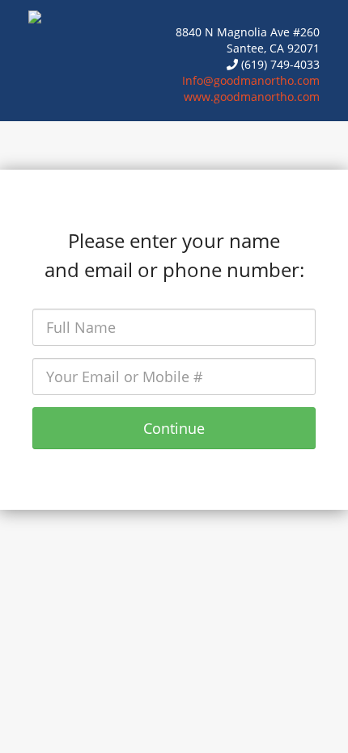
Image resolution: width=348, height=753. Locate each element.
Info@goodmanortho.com (251, 80)
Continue (174, 428)
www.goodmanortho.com (252, 96)
